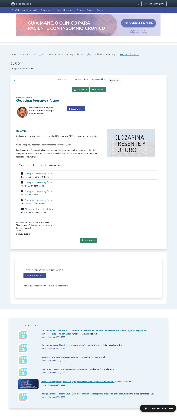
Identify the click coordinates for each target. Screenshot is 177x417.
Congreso (91, 10)
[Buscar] (138, 4)
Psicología (56, 10)
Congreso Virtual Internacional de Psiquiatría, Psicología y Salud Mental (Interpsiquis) (77, 54)
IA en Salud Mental (19, 10)
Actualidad (34, 10)
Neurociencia (69, 10)
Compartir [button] (59, 79)
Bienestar (81, 10)
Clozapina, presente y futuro (38, 182)
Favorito (115, 80)
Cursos (100, 10)
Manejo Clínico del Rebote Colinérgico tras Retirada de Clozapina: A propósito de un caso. (82, 393)
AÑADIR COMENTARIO (35, 275)
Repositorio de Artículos (22, 54)
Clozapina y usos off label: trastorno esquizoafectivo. (66, 345)
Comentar (98, 79)
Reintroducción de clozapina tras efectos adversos (64, 369)
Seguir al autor (76, 109)
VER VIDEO (99, 89)
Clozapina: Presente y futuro (22, 66)
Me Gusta (81, 79)
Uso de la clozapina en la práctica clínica (59, 357)
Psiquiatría (46, 10)
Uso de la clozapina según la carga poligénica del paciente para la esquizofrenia (78, 381)
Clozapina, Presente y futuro (38, 173)
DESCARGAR (81, 89)
